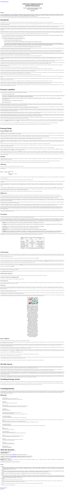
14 (36, 23)
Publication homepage (5, 1)
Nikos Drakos (14, 456)
